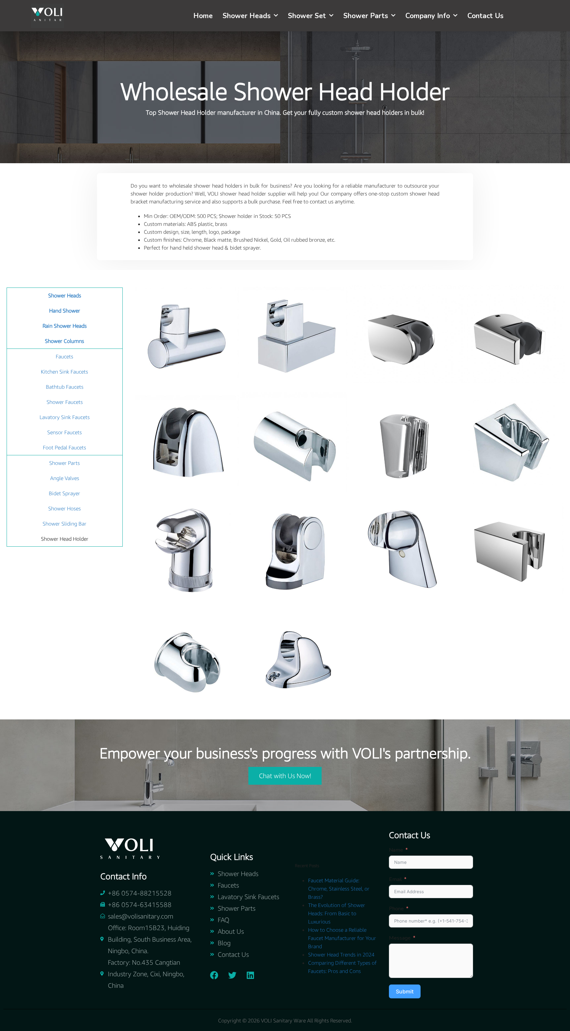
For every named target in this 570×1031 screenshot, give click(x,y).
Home (203, 15)
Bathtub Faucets (64, 386)
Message (400, 938)
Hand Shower (64, 310)
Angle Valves (64, 478)
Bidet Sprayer (64, 493)
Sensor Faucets (64, 432)
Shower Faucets (65, 402)
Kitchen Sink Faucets (64, 371)
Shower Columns (64, 341)
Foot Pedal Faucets (64, 447)
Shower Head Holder (64, 538)
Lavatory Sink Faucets (65, 417)
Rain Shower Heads (65, 325)
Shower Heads (246, 15)
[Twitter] (232, 975)
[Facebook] (214, 975)
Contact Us (485, 15)
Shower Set (307, 15)
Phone (396, 908)
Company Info (427, 15)
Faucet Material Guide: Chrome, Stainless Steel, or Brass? (338, 888)
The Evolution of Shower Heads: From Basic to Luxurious (336, 913)
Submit (405, 991)
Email (395, 879)
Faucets (64, 356)
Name (396, 850)
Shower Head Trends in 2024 (341, 954)
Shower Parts (365, 15)
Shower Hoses (64, 508)
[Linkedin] (250, 975)
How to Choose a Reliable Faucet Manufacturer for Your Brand (342, 938)
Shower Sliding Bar (64, 523)
